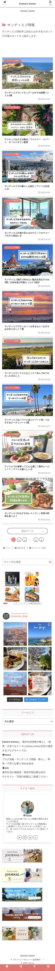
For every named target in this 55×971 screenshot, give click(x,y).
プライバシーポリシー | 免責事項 (26, 960)
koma (29, 815)
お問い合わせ (28, 963)
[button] (50, 562)
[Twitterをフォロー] (19, 837)
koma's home (27, 3)
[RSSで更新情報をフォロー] (35, 837)
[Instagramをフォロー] (24, 837)
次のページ (27, 531)
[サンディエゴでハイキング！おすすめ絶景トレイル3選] (34, 645)
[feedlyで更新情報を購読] (30, 837)
